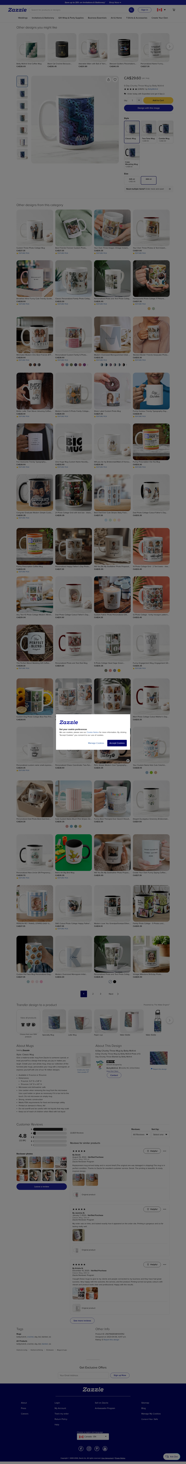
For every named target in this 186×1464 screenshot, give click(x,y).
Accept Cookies (117, 743)
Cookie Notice (93, 732)
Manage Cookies (96, 743)
